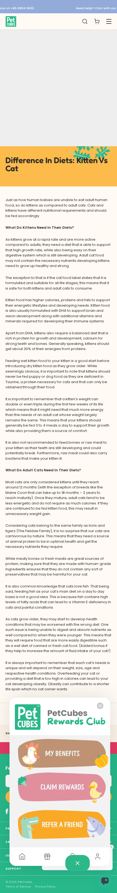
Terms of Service (18, 887)
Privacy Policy (45, 887)
